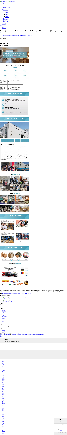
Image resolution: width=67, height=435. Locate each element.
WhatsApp (1, 336)
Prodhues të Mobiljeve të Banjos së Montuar (19, 334)
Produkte (3, 9)
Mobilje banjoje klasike (32, 334)
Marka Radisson (7, 14)
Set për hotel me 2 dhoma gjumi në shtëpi (5, 334)
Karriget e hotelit (5, 18)
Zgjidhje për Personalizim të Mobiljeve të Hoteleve (9, 22)
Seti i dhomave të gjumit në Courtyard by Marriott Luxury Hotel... (14, 298)
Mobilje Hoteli (27, 334)
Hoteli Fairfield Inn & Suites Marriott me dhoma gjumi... (12, 301)
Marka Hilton (6, 11)
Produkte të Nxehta (19, 333)
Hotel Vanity (12, 334)
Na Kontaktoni (4, 24)
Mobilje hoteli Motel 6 (7, 13)
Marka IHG (6, 12)
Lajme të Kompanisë (5, 20)
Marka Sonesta (7, 17)
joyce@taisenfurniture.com (5, 1)
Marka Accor (6, 16)
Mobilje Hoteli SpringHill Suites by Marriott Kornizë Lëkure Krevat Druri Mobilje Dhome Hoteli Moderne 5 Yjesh (16, 293)
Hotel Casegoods (5, 10)
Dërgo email (1, 335)
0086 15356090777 (13, 1)
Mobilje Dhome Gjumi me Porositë (39, 334)
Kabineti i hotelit (5, 19)
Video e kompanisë (4, 316)
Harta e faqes (23, 333)
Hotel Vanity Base (4, 312)
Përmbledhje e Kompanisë (6, 7)
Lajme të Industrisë (5, 21)
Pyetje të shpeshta (4, 23)
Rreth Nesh (3, 6)
